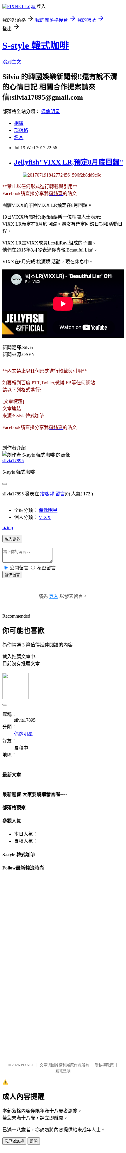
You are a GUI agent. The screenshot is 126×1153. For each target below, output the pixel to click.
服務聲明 (63, 1071)
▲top (7, 527)
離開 (34, 1141)
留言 (60, 493)
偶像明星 (50, 111)
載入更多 (12, 539)
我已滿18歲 (14, 1141)
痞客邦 (47, 493)
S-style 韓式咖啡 (35, 45)
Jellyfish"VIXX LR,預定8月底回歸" (68, 162)
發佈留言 (12, 575)
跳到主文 (11, 61)
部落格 (21, 130)
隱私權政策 (104, 1065)
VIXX (45, 517)
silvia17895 (13, 460)
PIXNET (27, 1065)
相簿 (18, 123)
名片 (18, 137)
